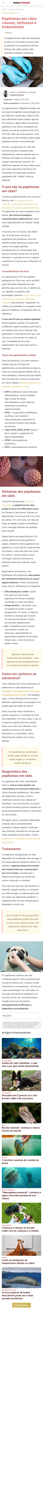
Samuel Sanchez (17, 95)
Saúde (4, 9)
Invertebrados (8, 1190)
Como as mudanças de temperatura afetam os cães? (18, 1262)
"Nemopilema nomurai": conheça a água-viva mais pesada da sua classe (21, 1195)
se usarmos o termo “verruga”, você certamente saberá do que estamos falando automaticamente (20, 204)
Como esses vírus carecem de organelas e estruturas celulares (21, 299)
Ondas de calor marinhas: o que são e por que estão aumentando (20, 1064)
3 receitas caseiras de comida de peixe (20, 1161)
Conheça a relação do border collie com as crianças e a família (20, 1229)
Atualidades (7, 1060)
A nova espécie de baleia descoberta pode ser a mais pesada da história (17, 1295)
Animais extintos (9, 1290)
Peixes (4, 1157)
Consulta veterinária (15, 9)
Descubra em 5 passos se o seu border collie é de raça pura (19, 1097)
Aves (4, 1125)
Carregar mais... (21, 1305)
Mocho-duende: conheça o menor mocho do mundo (21, 1129)
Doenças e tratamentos (10, 13)
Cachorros (6, 1093)
